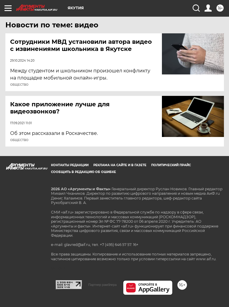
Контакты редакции (70, 165)
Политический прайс (171, 165)
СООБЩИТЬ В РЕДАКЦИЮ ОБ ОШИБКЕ (83, 172)
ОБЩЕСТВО (19, 84)
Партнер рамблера (102, 284)
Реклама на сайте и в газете (119, 165)
